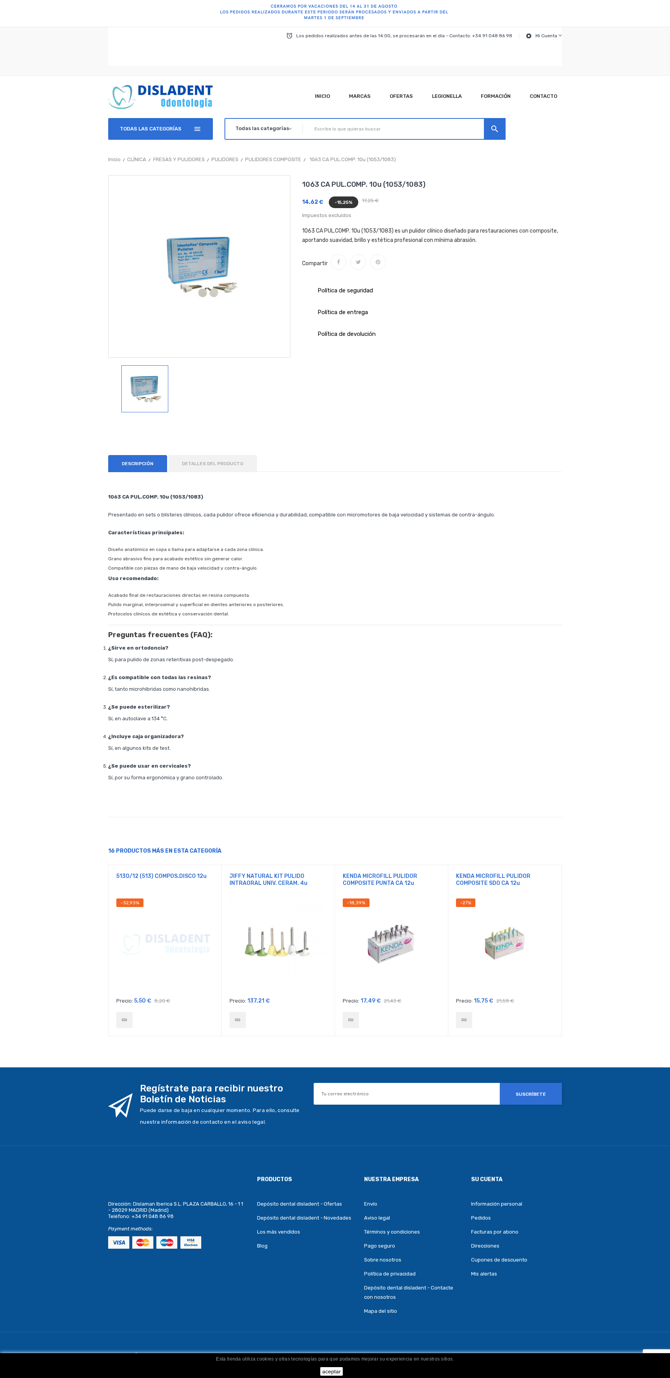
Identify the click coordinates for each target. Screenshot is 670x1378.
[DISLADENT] (335, 13)
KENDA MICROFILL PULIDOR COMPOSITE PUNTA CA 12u (380, 879)
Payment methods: (130, 1229)
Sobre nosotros (382, 1260)
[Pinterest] (378, 262)
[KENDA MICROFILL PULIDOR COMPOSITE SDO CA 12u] (464, 1020)
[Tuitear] (358, 262)
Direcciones (485, 1246)
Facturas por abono (494, 1232)
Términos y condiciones (392, 1232)
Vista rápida (165, 945)
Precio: (124, 1001)
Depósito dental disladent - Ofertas (299, 1204)
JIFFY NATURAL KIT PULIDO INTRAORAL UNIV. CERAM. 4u (268, 879)
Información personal (496, 1204)
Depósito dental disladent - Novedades (304, 1218)
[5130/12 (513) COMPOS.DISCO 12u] (124, 1020)
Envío (370, 1204)
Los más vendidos (278, 1232)
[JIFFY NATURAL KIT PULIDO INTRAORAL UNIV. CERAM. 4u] (238, 1020)
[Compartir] (338, 262)
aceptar (331, 1371)
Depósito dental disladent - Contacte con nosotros (408, 1292)
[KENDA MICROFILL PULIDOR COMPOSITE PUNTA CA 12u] (351, 1020)
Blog (262, 1246)
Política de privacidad (390, 1274)
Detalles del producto (212, 463)
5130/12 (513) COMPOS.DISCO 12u (161, 876)
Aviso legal (377, 1218)
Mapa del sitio (380, 1311)
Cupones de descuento (499, 1260)
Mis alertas (484, 1274)
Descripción (138, 463)
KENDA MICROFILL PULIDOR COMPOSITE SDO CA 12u (493, 879)
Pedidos (481, 1218)
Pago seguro (379, 1246)
